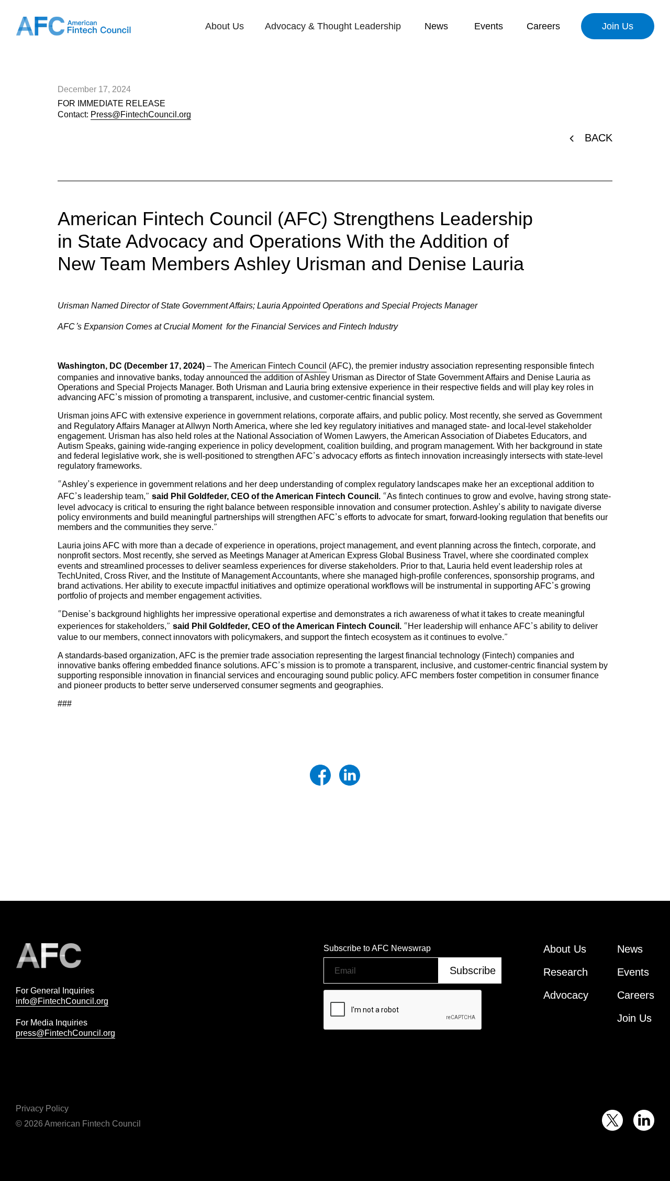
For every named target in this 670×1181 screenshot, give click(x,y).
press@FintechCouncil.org (65, 1033)
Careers (543, 26)
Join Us (617, 26)
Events (488, 26)
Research (565, 972)
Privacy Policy (42, 1108)
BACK (598, 138)
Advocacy (565, 995)
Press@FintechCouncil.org (141, 114)
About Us (564, 949)
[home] (73, 26)
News (436, 26)
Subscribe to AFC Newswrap (377, 948)
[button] (225, 26)
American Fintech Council (278, 365)
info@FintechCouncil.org (62, 1001)
